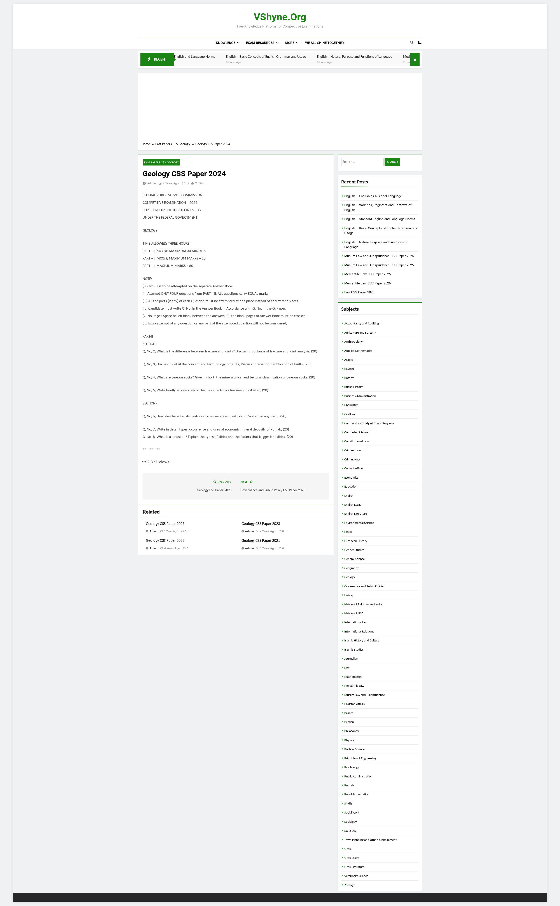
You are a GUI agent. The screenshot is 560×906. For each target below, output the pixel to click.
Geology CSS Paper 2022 (165, 541)
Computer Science (356, 432)
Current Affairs (354, 468)
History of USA (354, 613)
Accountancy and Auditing (361, 323)
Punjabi (349, 785)
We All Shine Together (324, 43)
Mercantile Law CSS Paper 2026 (367, 283)
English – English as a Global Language (373, 196)
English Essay (352, 505)
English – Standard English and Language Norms (379, 219)
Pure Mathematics (356, 794)
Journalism (351, 658)
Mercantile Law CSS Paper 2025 (367, 274)
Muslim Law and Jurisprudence (364, 695)
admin (151, 183)
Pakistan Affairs (354, 704)
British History (353, 387)
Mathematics (353, 677)
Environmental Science (359, 523)
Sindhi (348, 803)
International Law (355, 622)
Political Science (354, 749)
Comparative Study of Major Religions (369, 423)
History (349, 595)
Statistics (350, 831)
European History (355, 541)
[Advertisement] (280, 108)
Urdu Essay (351, 858)
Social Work (351, 812)
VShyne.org (280, 17)
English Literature (355, 514)
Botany (349, 378)
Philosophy (351, 731)
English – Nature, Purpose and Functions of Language (325, 57)
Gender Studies (354, 550)
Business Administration (360, 396)
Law (347, 668)
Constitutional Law (356, 441)
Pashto (349, 713)
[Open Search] (411, 43)
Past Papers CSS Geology (161, 162)
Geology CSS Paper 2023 (261, 524)
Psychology (351, 767)
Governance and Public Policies (364, 586)
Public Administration (358, 776)
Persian (349, 722)
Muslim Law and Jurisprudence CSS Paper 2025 (379, 265)
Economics (351, 477)
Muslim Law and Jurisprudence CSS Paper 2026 (407, 57)
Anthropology (353, 341)
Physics (349, 740)
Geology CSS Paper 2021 (261, 541)
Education (350, 486)
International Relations (359, 631)
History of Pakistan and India (363, 604)
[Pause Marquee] (415, 59)
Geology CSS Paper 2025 (165, 524)
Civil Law (349, 414)
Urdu (347, 849)
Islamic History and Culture (361, 640)
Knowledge (225, 43)
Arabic (348, 360)
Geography (351, 568)
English (349, 496)
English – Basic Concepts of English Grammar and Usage (236, 57)
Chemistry (351, 405)
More (289, 43)
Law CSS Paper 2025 (359, 292)
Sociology (350, 822)
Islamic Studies (354, 650)
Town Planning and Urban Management (370, 840)
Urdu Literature (354, 867)
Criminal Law (352, 450)
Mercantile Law (354, 686)
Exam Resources (260, 43)
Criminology (352, 459)
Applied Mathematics (358, 351)
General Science (354, 559)
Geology (349, 577)
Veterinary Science (356, 876)
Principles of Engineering (360, 758)
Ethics (348, 532)
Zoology (349, 885)
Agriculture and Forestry (360, 333)
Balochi (349, 369)
